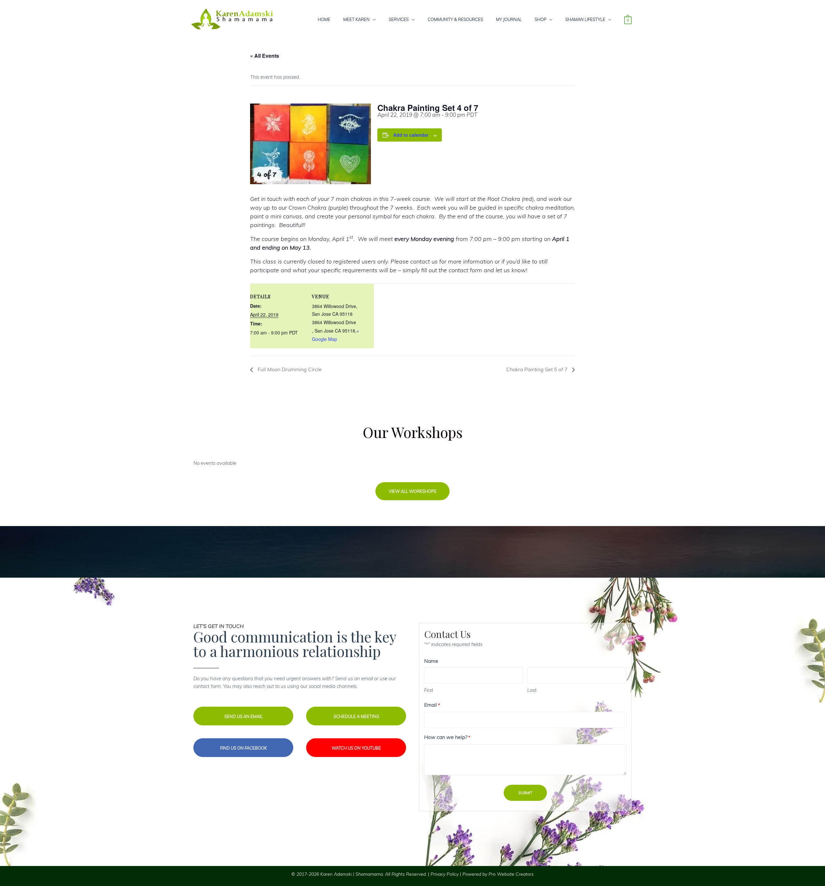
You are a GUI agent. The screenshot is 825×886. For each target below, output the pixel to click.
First (428, 690)
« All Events (264, 55)
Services (399, 19)
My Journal (509, 19)
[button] (412, 491)
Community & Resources (455, 19)
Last (532, 690)
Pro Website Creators (511, 874)
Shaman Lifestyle (585, 19)
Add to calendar (410, 135)
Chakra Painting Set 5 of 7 (537, 369)
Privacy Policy (445, 874)
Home (324, 19)
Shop (540, 19)
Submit (525, 792)
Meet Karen (356, 19)
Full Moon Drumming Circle (289, 369)
